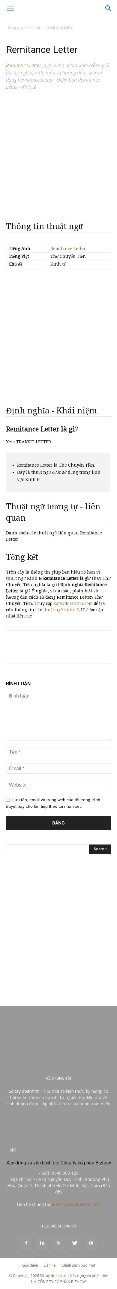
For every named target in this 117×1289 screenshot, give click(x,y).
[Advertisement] (58, 153)
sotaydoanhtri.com (73, 603)
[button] (108, 8)
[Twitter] (75, 1243)
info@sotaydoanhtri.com (76, 1204)
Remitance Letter (68, 248)
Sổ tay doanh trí (24, 1091)
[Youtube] (91, 1243)
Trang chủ (14, 27)
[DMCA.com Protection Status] (62, 1150)
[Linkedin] (42, 1243)
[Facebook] (26, 1243)
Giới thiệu (30, 1265)
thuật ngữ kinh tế (61, 609)
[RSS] (58, 1243)
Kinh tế (34, 27)
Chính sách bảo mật (78, 1265)
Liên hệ (50, 1265)
